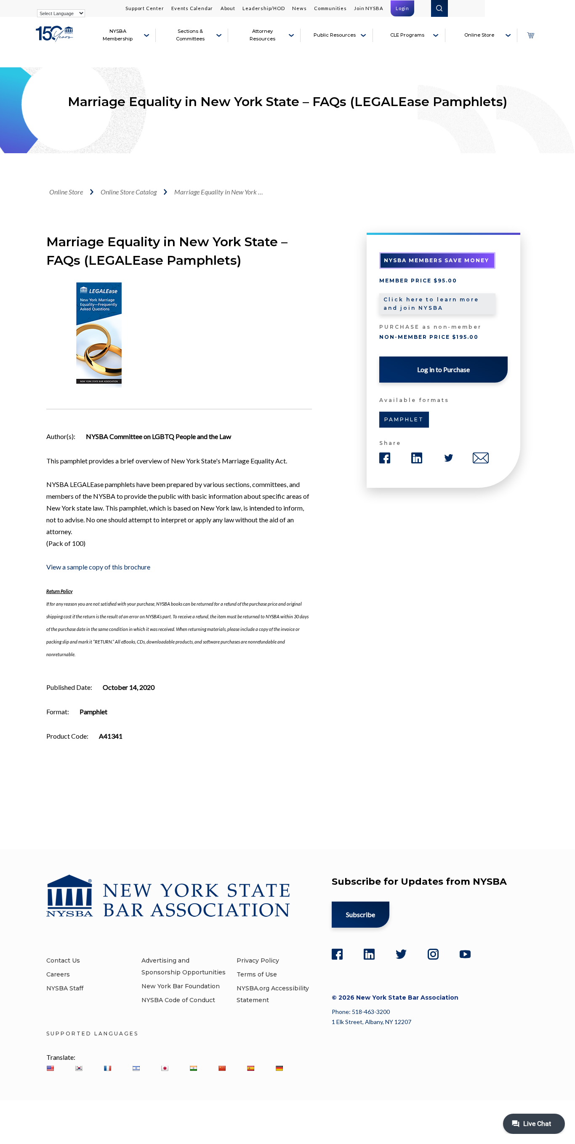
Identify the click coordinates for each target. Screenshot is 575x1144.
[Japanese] (164, 1068)
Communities (330, 8)
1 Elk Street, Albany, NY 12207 (371, 1021)
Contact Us (63, 960)
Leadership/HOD (263, 8)
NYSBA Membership (118, 35)
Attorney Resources (262, 35)
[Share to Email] (480, 457)
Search (439, 8)
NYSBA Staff (64, 988)
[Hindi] (193, 1068)
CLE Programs (407, 35)
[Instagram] (433, 954)
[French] (107, 1068)
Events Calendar (192, 8)
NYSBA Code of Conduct (178, 1000)
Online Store (479, 35)
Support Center (144, 8)
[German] (279, 1068)
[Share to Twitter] (448, 457)
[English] (50, 1068)
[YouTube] (465, 954)
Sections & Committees (190, 35)
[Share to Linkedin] (416, 457)
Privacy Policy (258, 960)
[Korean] (79, 1068)
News (299, 8)
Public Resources (335, 35)
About (228, 8)
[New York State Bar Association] (56, 39)
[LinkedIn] (369, 954)
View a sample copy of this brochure (98, 567)
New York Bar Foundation (180, 986)
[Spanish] (250, 1068)
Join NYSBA (368, 8)
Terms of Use (257, 974)
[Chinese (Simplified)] (222, 1068)
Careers (58, 974)
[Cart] (530, 35)
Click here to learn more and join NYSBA (431, 303)
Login (402, 8)
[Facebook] (337, 954)
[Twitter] (401, 954)
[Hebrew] (136, 1068)
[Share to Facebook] (384, 457)
